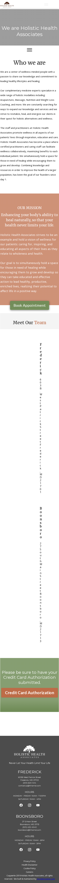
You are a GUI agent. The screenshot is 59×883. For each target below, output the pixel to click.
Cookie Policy (30, 868)
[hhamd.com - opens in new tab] (21, 805)
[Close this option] (46, 4)
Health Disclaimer (29, 865)
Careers (29, 872)
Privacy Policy (30, 861)
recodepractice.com (46, 879)
